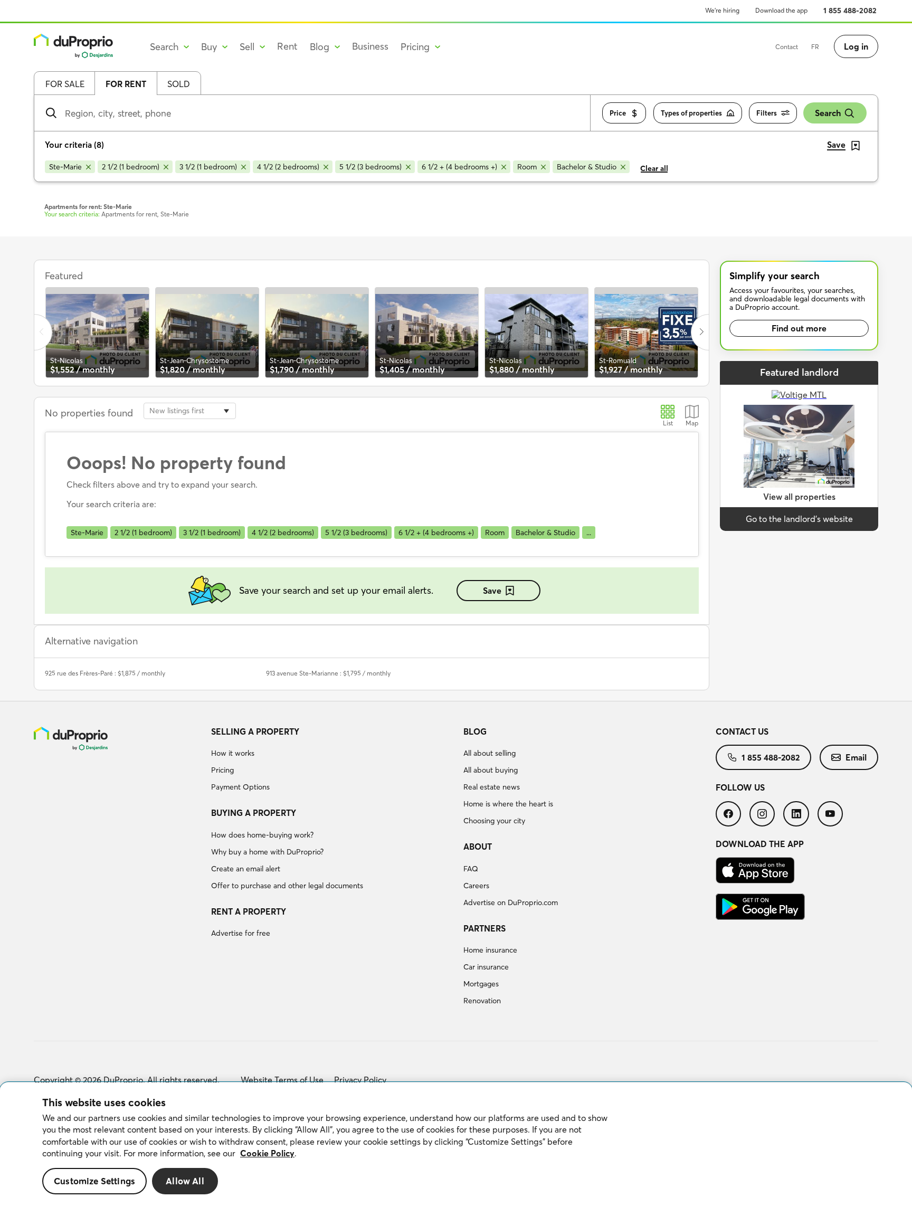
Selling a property (255, 731)
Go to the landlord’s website (799, 519)
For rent (126, 84)
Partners (484, 928)
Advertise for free (240, 933)
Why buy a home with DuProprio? (267, 852)
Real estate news (491, 787)
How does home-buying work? (262, 835)
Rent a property (248, 911)
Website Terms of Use (282, 1080)
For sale (64, 84)
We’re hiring (722, 10)
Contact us (742, 731)
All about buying (490, 770)
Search (828, 113)
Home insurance (490, 950)
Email (856, 757)
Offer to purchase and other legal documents (287, 885)
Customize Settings (94, 1180)
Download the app (781, 10)
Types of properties (691, 113)
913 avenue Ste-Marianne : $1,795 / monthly (328, 673)
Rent (287, 46)
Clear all (654, 168)
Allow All (185, 1180)
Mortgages (481, 984)
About (477, 846)
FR (815, 47)
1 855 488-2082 (850, 10)
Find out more (799, 328)
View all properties (799, 496)
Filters (766, 113)
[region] (456, 1144)
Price (618, 113)
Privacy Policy (360, 1080)
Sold (178, 84)
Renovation (482, 1000)
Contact (786, 47)
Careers (476, 885)
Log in (856, 46)
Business (370, 46)
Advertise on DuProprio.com (510, 902)
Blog (475, 731)
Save (492, 590)
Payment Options (240, 787)
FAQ (470, 868)
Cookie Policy (267, 1153)
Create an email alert (245, 868)
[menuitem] (333, 761)
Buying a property (253, 812)
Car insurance (486, 967)
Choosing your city (494, 820)
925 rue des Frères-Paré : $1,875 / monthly (105, 673)
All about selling (489, 753)
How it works (232, 753)
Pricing (222, 770)
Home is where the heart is (508, 804)
